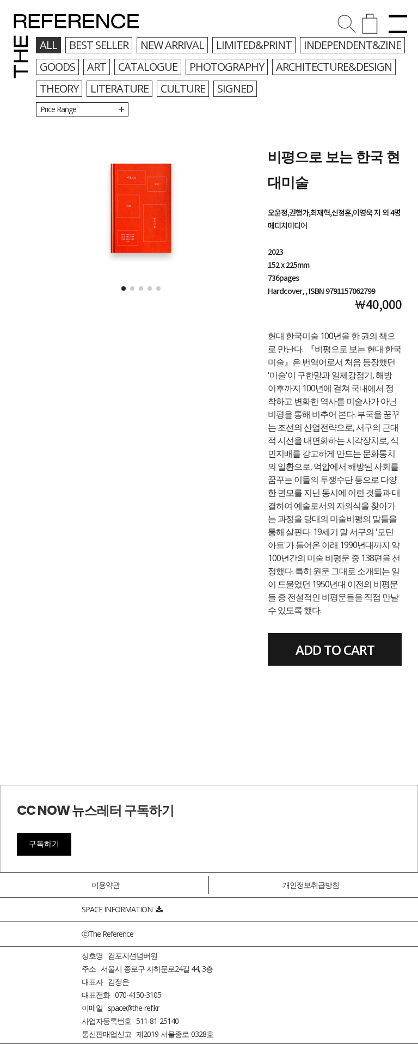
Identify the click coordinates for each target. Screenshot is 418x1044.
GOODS (57, 66)
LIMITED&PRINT (254, 45)
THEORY (59, 88)
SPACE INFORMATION (119, 909)
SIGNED (235, 88)
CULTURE (183, 88)
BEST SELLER (98, 45)
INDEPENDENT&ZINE (352, 45)
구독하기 (44, 843)
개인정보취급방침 (310, 885)
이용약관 (105, 885)
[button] (123, 288)
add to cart (335, 650)
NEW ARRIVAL (172, 45)
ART (96, 66)
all (48, 45)
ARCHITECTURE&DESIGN (334, 66)
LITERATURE (119, 88)
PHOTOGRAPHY (226, 66)
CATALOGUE (147, 66)
